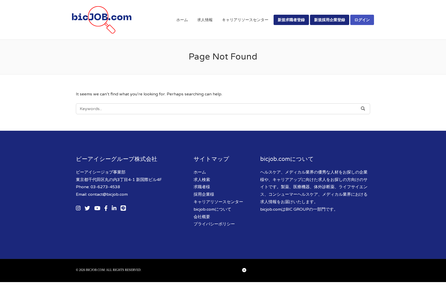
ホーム (182, 20)
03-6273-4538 (105, 187)
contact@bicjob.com (108, 194)
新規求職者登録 (291, 19)
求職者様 (202, 187)
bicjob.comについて (212, 209)
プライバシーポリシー (214, 224)
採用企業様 (204, 194)
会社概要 (202, 216)
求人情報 (205, 20)
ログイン (362, 19)
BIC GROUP (297, 209)
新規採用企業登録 (329, 19)
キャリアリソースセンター (245, 20)
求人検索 (202, 179)
